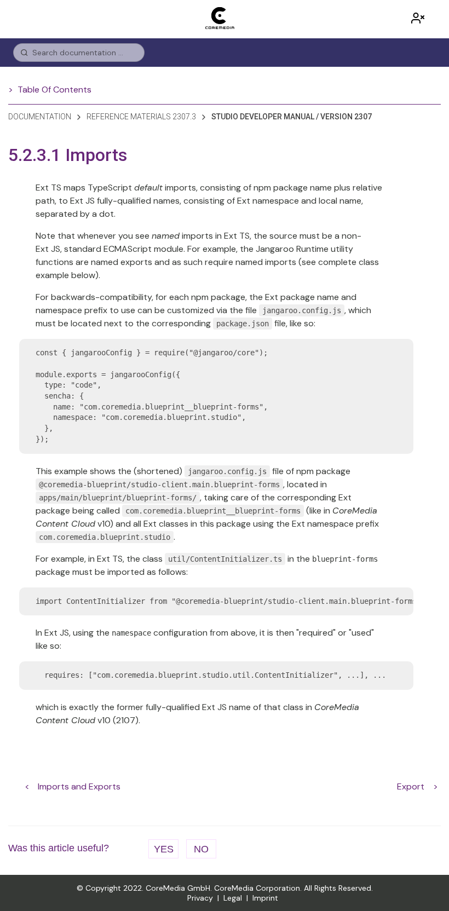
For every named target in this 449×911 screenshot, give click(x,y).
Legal (232, 898)
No (201, 849)
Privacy (200, 898)
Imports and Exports (79, 786)
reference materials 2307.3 (141, 116)
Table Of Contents (54, 89)
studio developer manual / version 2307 (291, 116)
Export (410, 786)
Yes (164, 849)
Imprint (265, 898)
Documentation (39, 116)
